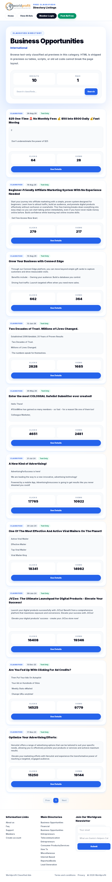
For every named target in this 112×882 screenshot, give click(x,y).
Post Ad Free (67, 16)
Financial (45, 826)
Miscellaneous (48, 853)
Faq (7, 826)
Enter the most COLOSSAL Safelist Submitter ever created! (50, 396)
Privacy (81, 875)
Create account (13, 838)
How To (44, 849)
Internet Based (48, 857)
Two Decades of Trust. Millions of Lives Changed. (43, 328)
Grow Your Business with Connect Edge (36, 261)
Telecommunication (50, 838)
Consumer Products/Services (55, 845)
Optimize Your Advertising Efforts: (33, 737)
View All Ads (26, 16)
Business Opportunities (52, 822)
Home (11, 16)
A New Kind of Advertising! (28, 463)
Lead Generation (49, 864)
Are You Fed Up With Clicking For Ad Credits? (40, 669)
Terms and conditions (65, 875)
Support (10, 830)
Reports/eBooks (48, 861)
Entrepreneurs (48, 834)
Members (10, 834)
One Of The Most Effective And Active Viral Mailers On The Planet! (55, 531)
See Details (56, 169)
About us (10, 822)
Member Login (46, 16)
